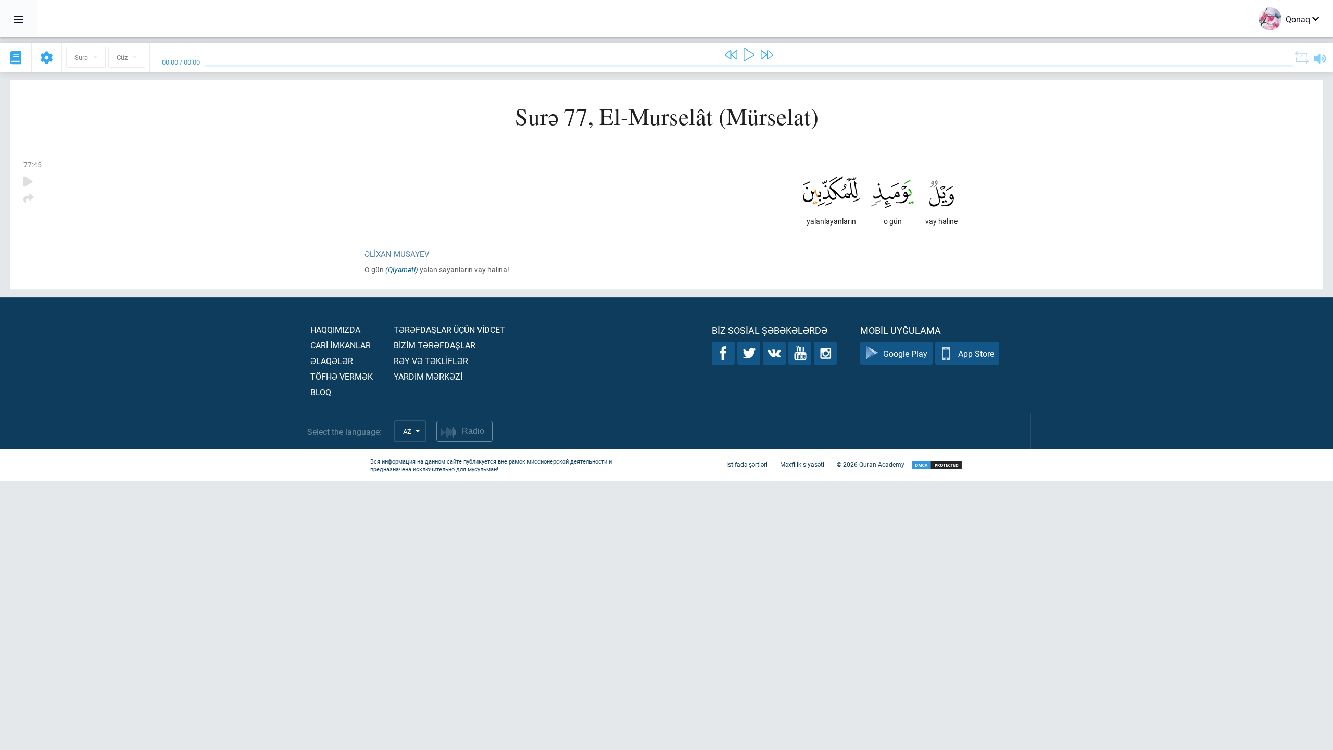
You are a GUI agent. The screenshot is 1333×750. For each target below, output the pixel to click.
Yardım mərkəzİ (428, 376)
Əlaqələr (331, 360)
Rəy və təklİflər (431, 360)
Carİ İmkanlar (340, 345)
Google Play (905, 353)
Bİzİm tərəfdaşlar (434, 345)
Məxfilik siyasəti (802, 464)
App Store (976, 353)
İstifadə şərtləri (747, 464)
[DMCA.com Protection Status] (937, 465)
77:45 (32, 164)
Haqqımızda (335, 329)
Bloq (320, 391)
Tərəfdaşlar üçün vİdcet (449, 329)
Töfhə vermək (341, 376)
